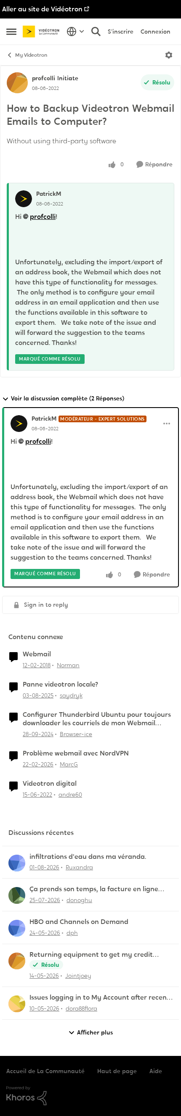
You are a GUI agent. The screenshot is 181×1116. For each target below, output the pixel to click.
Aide (155, 1071)
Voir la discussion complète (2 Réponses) (67, 398)
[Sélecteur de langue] (75, 31)
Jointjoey (78, 975)
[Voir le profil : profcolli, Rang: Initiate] (17, 82)
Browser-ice (76, 734)
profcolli (43, 78)
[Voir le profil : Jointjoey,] (16, 961)
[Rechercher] (96, 31)
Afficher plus (95, 1032)
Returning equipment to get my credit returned (91, 954)
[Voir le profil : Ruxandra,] (16, 863)
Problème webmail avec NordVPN (76, 753)
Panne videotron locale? (60, 684)
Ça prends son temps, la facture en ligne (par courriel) (93, 889)
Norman (68, 665)
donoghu (79, 900)
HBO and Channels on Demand (78, 922)
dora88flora (81, 1008)
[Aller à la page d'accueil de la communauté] (42, 32)
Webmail (37, 654)
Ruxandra (79, 867)
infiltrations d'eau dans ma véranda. (87, 857)
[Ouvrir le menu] (169, 55)
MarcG (69, 764)
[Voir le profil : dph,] (16, 928)
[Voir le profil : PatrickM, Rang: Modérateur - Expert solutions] (19, 423)
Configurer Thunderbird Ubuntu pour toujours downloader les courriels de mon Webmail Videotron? (97, 719)
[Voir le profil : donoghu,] (16, 895)
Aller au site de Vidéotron (42, 9)
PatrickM (48, 193)
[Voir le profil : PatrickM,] (23, 198)
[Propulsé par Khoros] (90, 1095)
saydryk (71, 695)
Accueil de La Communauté (45, 1071)
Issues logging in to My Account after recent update (99, 997)
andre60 (70, 794)
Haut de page (117, 1071)
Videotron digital (50, 783)
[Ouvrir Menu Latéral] (11, 31)
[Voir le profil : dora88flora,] (16, 1003)
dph (72, 933)
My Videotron (31, 55)
